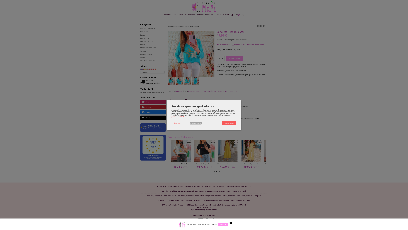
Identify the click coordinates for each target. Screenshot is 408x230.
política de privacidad (178, 117)
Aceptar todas (229, 123)
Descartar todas (195, 123)
